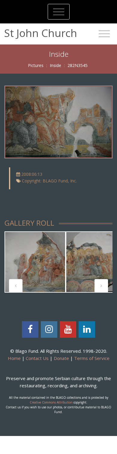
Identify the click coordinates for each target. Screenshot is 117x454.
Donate (61, 358)
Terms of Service (92, 358)
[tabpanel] (35, 262)
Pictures (36, 65)
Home (14, 358)
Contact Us (37, 358)
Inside (55, 65)
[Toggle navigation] (59, 12)
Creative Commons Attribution (51, 402)
